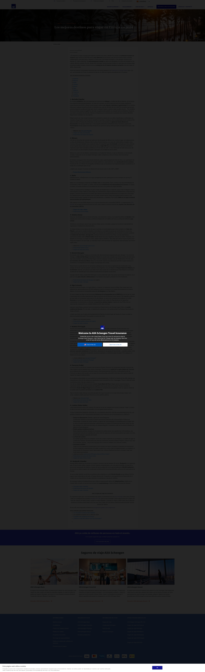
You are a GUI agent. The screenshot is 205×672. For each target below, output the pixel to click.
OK (157, 667)
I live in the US (91, 344)
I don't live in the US (115, 344)
